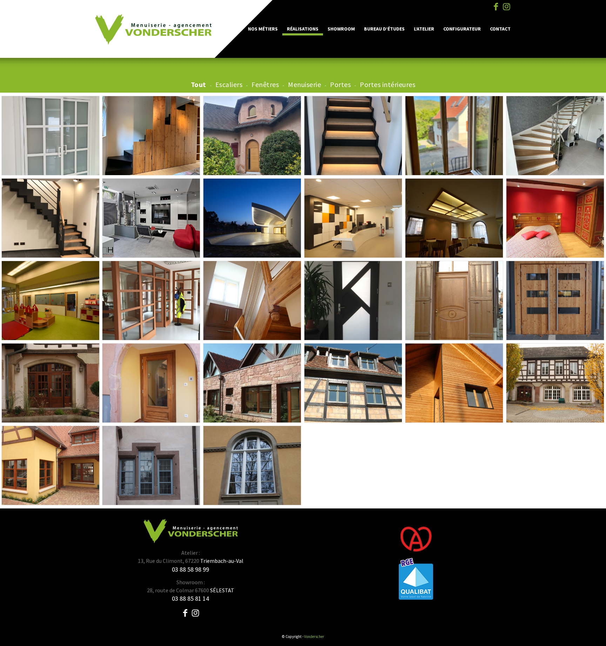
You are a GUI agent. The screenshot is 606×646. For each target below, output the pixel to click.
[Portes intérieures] (353, 300)
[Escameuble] (151, 135)
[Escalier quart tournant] (50, 218)
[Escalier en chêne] (555, 135)
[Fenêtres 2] (353, 383)
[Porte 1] (454, 300)
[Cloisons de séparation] (151, 300)
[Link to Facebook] (496, 6)
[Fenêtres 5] (252, 465)
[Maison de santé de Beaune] (353, 218)
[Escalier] (252, 300)
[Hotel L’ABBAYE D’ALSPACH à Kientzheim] (555, 218)
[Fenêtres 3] (454, 383)
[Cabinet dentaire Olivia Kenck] (151, 218)
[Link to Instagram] (506, 6)
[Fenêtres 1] (252, 383)
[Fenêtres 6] (50, 465)
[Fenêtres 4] (555, 383)
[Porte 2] (555, 300)
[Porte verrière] (50, 135)
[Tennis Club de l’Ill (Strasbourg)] (252, 218)
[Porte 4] (151, 383)
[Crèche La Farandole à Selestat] (50, 300)
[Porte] (252, 135)
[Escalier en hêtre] (353, 135)
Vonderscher (314, 636)
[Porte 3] (50, 383)
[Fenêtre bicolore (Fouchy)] (454, 135)
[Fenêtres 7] (151, 465)
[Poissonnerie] (454, 218)
